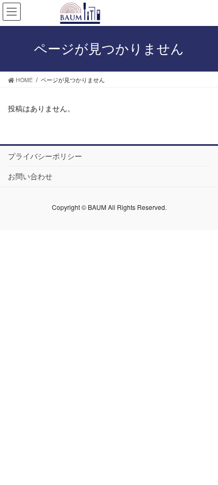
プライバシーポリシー (45, 156)
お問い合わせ (30, 176)
